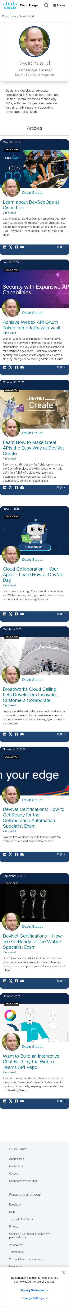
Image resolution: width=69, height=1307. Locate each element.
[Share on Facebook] (17, 249)
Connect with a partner (23, 1181)
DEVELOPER (11, 150)
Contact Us (16, 1166)
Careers (14, 1174)
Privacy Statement (33, 1290)
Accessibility (16, 1245)
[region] (34, 1287)
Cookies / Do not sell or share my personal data (29, 1236)
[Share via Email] (23, 249)
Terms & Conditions (21, 1219)
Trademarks (16, 1252)
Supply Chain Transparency (26, 1259)
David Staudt (32, 193)
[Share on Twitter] (11, 249)
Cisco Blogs (29, 5)
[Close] (63, 1272)
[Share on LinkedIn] (6, 249)
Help (12, 1212)
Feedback (15, 1205)
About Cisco (16, 1159)
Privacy (13, 1227)
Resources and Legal (25, 1194)
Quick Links (17, 1149)
